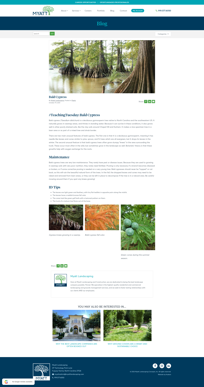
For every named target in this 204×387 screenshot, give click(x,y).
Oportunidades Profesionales (114, 2)
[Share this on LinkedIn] (149, 101)
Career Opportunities (85, 2)
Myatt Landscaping (57, 100)
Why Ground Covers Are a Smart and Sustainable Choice (127, 345)
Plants (74, 100)
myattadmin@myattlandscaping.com (69, 374)
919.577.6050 (164, 10)
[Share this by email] (153, 101)
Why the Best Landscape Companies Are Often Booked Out (76, 345)
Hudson (168, 374)
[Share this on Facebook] (145, 101)
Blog (102, 23)
